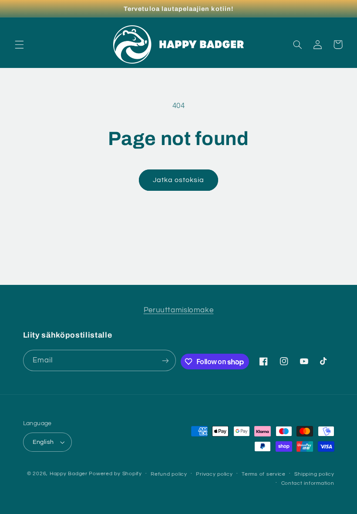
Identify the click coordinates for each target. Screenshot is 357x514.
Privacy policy (214, 474)
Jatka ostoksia (179, 179)
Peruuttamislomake (179, 310)
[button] (19, 44)
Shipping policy (314, 474)
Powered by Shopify (115, 473)
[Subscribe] (165, 360)
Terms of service (264, 474)
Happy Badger (69, 473)
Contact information (307, 483)
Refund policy (169, 474)
